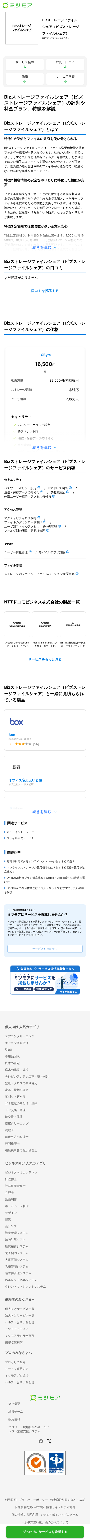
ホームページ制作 (16, 1206)
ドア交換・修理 (15, 1110)
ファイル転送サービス (20, 838)
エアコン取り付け (16, 1043)
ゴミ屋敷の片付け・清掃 (21, 1103)
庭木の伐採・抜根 (16, 1069)
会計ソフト (12, 1226)
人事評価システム (16, 1259)
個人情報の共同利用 (25, 1514)
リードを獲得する (16, 1368)
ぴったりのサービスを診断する (45, 1531)
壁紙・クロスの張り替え (21, 1083)
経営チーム (15, 1411)
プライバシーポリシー (33, 1499)
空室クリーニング (16, 1123)
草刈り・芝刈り (15, 1096)
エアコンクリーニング (19, 1036)
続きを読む (41, 247)
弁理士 (9, 1192)
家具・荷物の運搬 (16, 1090)
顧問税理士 (12, 1143)
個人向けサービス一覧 (19, 1308)
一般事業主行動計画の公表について (45, 1522)
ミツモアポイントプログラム (59, 1514)
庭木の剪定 (12, 1063)
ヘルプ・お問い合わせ (19, 1322)
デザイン (11, 1212)
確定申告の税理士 (16, 1137)
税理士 (9, 1130)
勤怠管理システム (16, 1233)
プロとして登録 (15, 1362)
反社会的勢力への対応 (29, 1507)
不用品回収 (12, 1056)
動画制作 (11, 1199)
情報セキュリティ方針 (60, 1507)
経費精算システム (16, 1246)
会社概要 (14, 1403)
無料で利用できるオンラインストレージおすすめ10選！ (41, 861)
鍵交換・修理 (14, 1116)
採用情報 (14, 1419)
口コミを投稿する (45, 291)
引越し (9, 1049)
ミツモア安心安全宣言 (19, 1335)
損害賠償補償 (14, 1342)
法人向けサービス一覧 (19, 1315)
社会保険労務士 (15, 1186)
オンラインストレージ (20, 832)
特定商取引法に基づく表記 (67, 1499)
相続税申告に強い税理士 (21, 1150)
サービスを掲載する (45, 948)
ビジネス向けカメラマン (21, 1172)
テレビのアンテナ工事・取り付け (27, 1076)
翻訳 (8, 1219)
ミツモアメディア (16, 1329)
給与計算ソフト (15, 1239)
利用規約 (11, 1499)
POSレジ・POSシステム (21, 1280)
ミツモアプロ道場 (16, 1375)
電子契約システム (16, 1253)
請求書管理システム (18, 1273)
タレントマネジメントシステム (25, 1286)
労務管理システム (16, 1266)
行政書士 (11, 1179)
